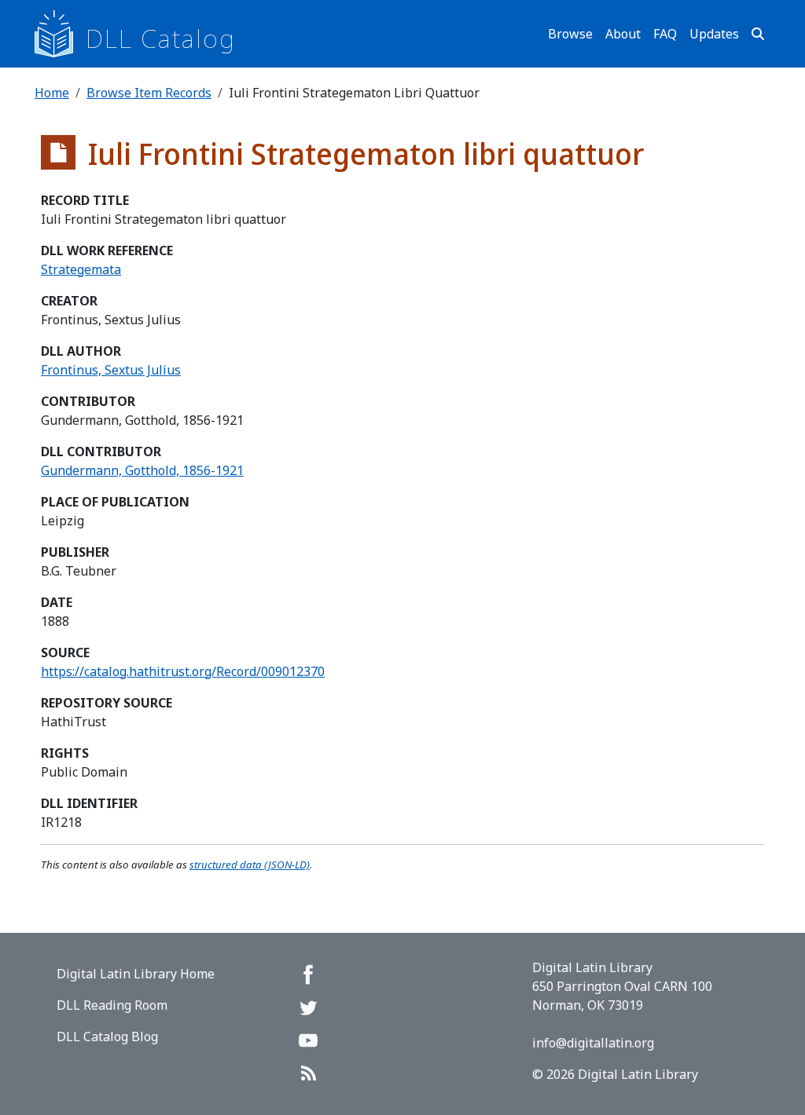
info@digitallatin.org (593, 1042)
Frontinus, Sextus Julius (111, 369)
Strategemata (81, 269)
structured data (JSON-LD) (249, 864)
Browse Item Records (148, 92)
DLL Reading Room (112, 1005)
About (623, 33)
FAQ (665, 33)
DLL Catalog (161, 38)
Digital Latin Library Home (136, 973)
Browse (570, 33)
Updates (714, 33)
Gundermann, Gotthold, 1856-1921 (142, 470)
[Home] (60, 33)
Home (52, 92)
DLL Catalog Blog (107, 1036)
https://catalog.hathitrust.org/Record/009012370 (183, 671)
